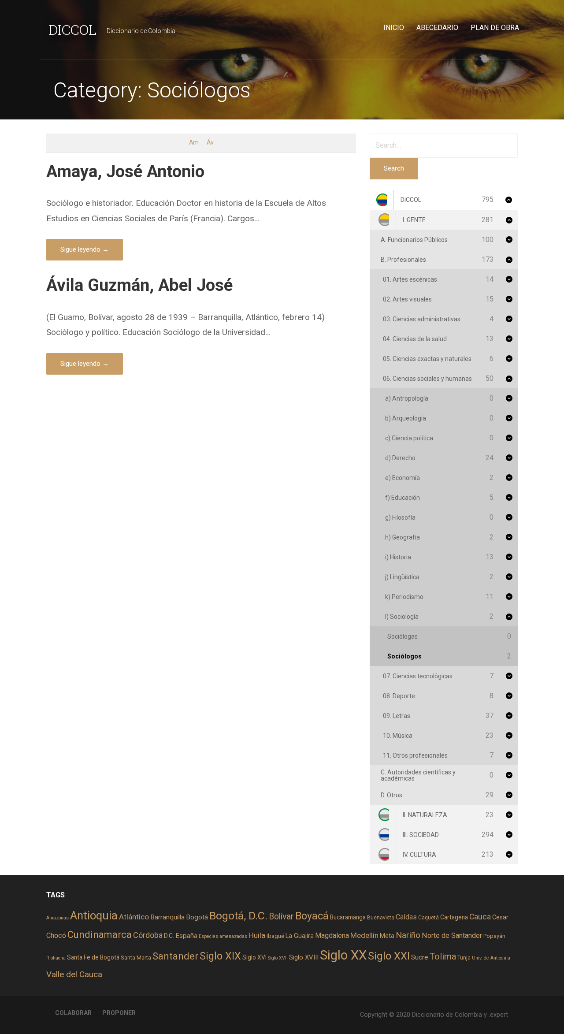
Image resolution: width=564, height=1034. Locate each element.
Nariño (408, 935)
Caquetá (428, 918)
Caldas (406, 917)
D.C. (169, 935)
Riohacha (56, 958)
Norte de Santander (452, 935)
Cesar (500, 917)
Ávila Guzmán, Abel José (139, 285)
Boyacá (312, 916)
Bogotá (197, 917)
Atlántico (134, 916)
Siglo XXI (389, 956)
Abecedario (437, 27)
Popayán (494, 936)
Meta (387, 935)
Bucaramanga (348, 917)
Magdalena (332, 935)
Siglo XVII (278, 958)
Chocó (56, 935)
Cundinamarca (99, 934)
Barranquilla (167, 917)
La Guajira (300, 935)
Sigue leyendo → (84, 249)
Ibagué (275, 936)
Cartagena (454, 917)
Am (193, 142)
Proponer (119, 1012)
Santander (175, 956)
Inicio (393, 27)
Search (394, 168)
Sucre (419, 957)
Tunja (464, 958)
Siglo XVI (254, 957)
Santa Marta (136, 957)
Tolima (443, 957)
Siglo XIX (220, 956)
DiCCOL (72, 29)
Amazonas (57, 918)
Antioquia (94, 915)
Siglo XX (343, 955)
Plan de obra (495, 27)
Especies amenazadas (223, 936)
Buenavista (380, 918)
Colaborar (73, 1012)
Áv (210, 142)
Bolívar (281, 916)
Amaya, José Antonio (125, 171)
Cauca (480, 916)
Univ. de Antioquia (491, 958)
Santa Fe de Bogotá (93, 957)
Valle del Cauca (74, 974)
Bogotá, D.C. (238, 915)
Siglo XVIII (304, 957)
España (186, 936)
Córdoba (148, 935)
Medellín (364, 935)
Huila (257, 935)
